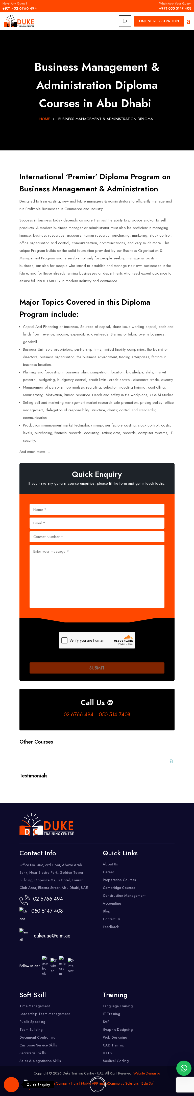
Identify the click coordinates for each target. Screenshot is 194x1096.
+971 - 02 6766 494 (20, 6)
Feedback (111, 926)
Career (108, 872)
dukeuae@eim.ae (52, 936)
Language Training (118, 1006)
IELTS (107, 1053)
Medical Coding (116, 1060)
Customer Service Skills (38, 1045)
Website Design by (146, 1073)
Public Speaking (32, 1021)
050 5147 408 (45, 911)
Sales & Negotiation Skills (40, 1060)
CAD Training (113, 1045)
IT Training (111, 1013)
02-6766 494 (78, 714)
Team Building (30, 1029)
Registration (159, 21)
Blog (106, 911)
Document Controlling (37, 1037)
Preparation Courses (119, 879)
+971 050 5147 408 (175, 6)
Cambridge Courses (119, 887)
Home (44, 119)
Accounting (112, 903)
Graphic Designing (118, 1029)
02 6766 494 (48, 899)
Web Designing (115, 1037)
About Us (110, 864)
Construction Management (124, 895)
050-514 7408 (114, 714)
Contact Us (111, 919)
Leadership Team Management (44, 1013)
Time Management (34, 1006)
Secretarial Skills (32, 1053)
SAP (106, 1021)
